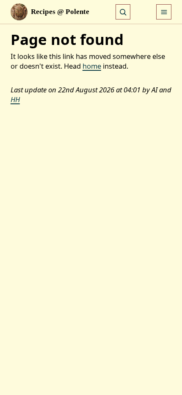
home (92, 66)
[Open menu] (163, 11)
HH (15, 99)
